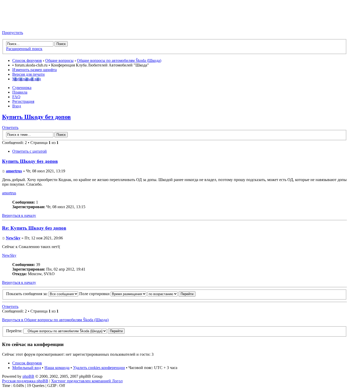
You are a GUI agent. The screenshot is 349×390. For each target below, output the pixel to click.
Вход (16, 106)
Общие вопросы (59, 60)
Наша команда (56, 367)
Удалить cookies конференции (99, 367)
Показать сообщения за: (27, 294)
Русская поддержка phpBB (25, 381)
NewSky (13, 238)
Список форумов (27, 60)
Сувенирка (21, 87)
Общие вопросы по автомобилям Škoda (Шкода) (119, 60)
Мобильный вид (26, 79)
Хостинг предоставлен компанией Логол (87, 381)
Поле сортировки (95, 294)
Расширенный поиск (24, 49)
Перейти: (14, 331)
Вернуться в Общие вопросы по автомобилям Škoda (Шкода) (55, 320)
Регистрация (23, 101)
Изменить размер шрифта (34, 70)
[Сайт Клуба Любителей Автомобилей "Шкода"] (27, 24)
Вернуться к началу (19, 215)
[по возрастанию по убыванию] (171, 294)
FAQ (16, 97)
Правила (19, 92)
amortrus (14, 171)
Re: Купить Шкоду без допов (34, 228)
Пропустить (12, 32)
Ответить (10, 127)
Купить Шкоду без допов (36, 117)
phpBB (28, 376)
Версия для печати (28, 74)
